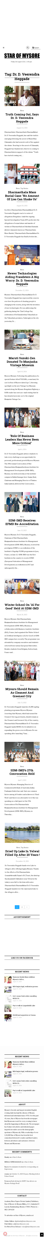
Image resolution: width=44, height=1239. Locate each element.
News (22, 110)
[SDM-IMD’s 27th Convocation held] (22, 761)
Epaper (36, 48)
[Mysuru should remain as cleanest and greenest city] (22, 680)
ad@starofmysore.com (21, 1224)
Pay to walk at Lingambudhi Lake (24, 1005)
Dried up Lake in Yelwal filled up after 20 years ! (22, 853)
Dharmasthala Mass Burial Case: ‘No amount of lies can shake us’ (22, 195)
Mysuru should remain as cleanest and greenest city (22, 692)
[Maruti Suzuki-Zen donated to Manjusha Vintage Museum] (22, 349)
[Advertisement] (22, 22)
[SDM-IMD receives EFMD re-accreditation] (22, 511)
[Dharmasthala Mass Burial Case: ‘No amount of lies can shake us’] (22, 183)
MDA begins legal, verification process (25, 986)
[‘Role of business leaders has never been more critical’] (22, 427)
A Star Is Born (16, 1157)
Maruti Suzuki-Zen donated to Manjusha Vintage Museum (22, 361)
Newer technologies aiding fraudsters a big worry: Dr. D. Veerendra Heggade (22, 278)
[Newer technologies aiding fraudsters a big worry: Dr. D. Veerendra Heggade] (22, 264)
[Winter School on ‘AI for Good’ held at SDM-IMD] (22, 596)
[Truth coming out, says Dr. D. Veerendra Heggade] (22, 105)
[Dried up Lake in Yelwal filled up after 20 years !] (22, 842)
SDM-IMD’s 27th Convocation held (22, 772)
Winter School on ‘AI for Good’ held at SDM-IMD (22, 606)
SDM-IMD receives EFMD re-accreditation (22, 522)
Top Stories (24, 188)
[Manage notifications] (5, 1234)
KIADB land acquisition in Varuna (24, 1015)
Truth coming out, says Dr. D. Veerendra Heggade (22, 117)
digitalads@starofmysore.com (25, 1221)
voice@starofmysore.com (31, 1227)
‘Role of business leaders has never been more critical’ (22, 439)
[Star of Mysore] (22, 56)
